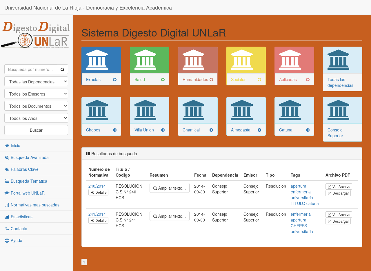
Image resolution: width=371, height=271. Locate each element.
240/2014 (97, 186)
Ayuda (16, 240)
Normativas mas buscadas (34, 205)
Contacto (18, 228)
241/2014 (97, 214)
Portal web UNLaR (27, 193)
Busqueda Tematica (28, 181)
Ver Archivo (341, 186)
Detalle (100, 192)
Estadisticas (21, 216)
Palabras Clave (24, 169)
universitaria (302, 197)
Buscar (36, 130)
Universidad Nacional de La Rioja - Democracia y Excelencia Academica (88, 7)
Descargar (340, 193)
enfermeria (301, 192)
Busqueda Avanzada (29, 157)
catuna (312, 203)
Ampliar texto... (171, 188)
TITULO (298, 203)
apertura (298, 186)
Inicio (15, 145)
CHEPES (299, 225)
